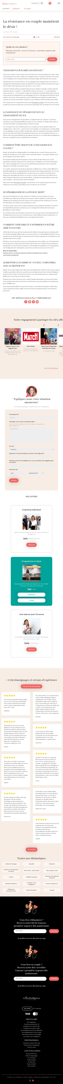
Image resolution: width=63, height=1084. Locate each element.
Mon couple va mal (52, 870)
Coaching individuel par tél (31, 1024)
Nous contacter (31, 1064)
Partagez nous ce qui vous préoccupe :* (22, 421)
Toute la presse (31, 1060)
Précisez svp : (13, 469)
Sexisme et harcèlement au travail (11, 870)
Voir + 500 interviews (51, 368)
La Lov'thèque (31, 1058)
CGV (54, 1077)
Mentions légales (28, 1077)
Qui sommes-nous (31, 1053)
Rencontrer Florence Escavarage (31, 1034)
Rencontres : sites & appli (31, 870)
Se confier (27, 1008)
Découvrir (31, 545)
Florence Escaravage (31, 1056)
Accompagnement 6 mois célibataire (31, 1030)
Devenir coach (31, 1047)
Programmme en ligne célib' (31, 1026)
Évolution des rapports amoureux (52, 877)
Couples (52, 890)
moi (43, 938)
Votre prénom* (14, 414)
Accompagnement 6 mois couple (31, 1032)
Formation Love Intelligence (31, 883)
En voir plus (31, 849)
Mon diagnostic (31, 1022)
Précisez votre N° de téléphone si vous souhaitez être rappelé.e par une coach (31, 461)
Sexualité (31, 864)
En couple (27, 8)
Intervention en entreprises (31, 1045)
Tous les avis (31, 1062)
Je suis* (11, 446)
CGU (51, 1077)
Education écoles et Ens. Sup (31, 1043)
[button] (43, 325)
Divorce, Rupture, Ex (52, 883)
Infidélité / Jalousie (31, 877)
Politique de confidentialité (41, 1077)
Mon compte (31, 1066)
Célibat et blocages (11, 864)
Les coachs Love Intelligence (31, 1036)
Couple (31, 600)
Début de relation (31, 890)
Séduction (52, 864)
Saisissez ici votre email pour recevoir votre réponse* (26, 453)
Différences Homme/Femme (11, 890)
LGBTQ (11, 877)
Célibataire (16, 8)
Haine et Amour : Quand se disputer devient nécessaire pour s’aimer (25, 253)
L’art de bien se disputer (11, 255)
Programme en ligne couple (31, 1028)
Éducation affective (11, 883)
